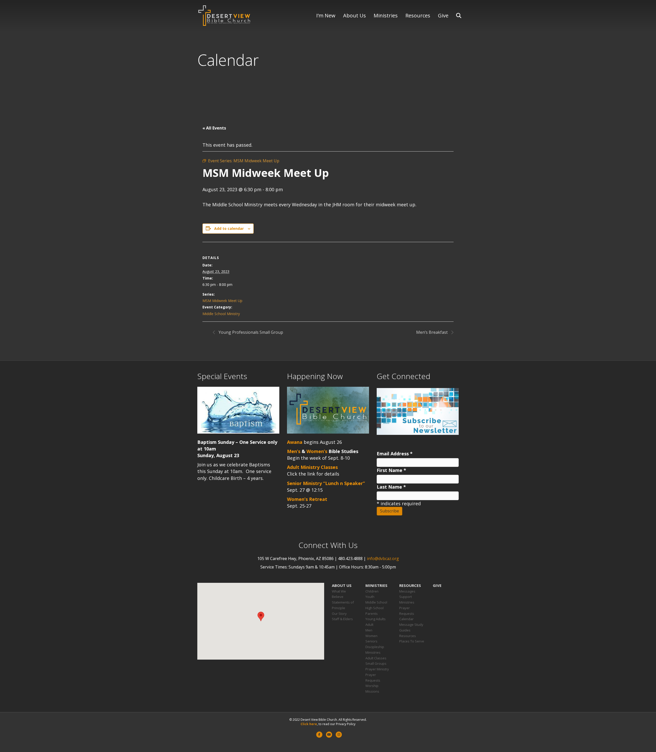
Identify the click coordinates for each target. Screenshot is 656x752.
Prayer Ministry (377, 669)
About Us (354, 15)
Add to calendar (229, 228)
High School (374, 608)
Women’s (316, 451)
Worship (371, 685)
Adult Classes (375, 658)
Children (371, 591)
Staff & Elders (342, 619)
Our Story (339, 613)
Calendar (406, 619)
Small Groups (375, 663)
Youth (369, 596)
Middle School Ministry (221, 313)
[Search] (455, 16)
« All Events (214, 128)
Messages (407, 591)
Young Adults (375, 619)
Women (371, 635)
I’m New (325, 15)
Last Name (391, 487)
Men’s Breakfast (432, 332)
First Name (391, 470)
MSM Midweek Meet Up (222, 300)
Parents (371, 613)
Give (443, 15)
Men (368, 630)
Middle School (376, 602)
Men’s (293, 451)
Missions (372, 691)
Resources (417, 15)
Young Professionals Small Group (250, 332)
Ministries (386, 15)
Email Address (395, 453)
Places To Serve (411, 641)
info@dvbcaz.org (383, 558)
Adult (369, 624)
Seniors (371, 641)
